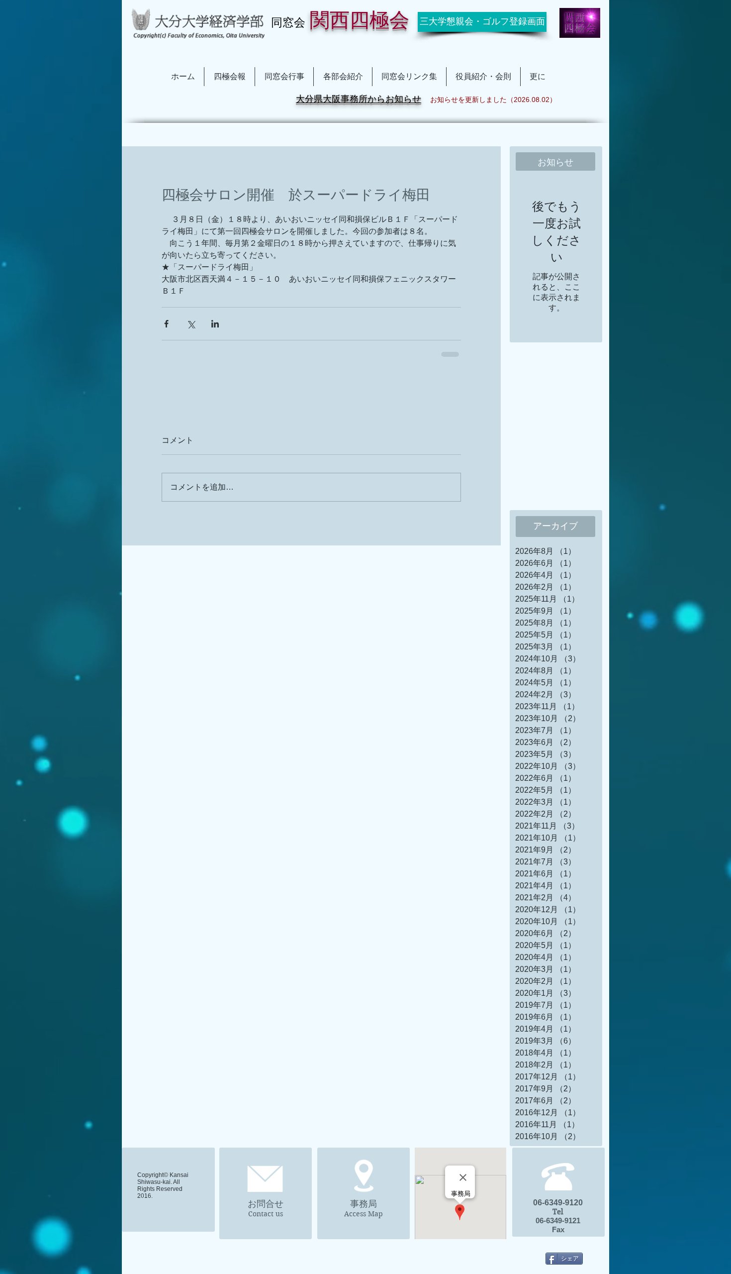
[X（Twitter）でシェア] (190, 323)
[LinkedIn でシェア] (215, 323)
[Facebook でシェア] (166, 323)
